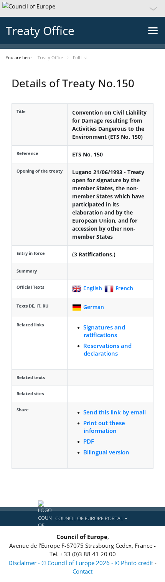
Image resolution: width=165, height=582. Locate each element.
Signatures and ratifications (104, 331)
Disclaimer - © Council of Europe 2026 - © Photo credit (81, 563)
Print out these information (104, 426)
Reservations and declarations (107, 349)
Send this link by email (114, 412)
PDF (88, 441)
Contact (82, 571)
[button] (82, 8)
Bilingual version (106, 452)
